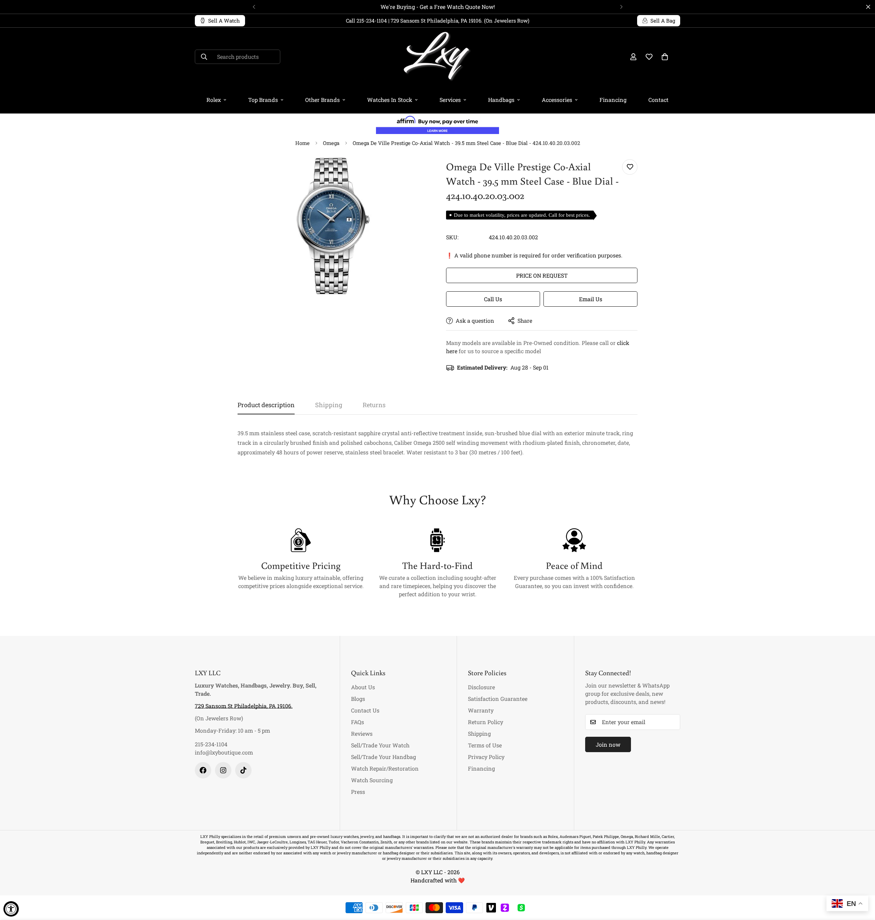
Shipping (479, 733)
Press (358, 791)
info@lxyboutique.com (224, 752)
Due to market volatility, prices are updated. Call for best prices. (522, 215)
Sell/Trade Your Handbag (383, 756)
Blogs (358, 698)
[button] (665, 57)
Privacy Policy (486, 756)
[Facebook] (203, 770)
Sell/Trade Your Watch (380, 745)
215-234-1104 (211, 744)
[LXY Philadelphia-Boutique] (437, 57)
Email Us (590, 299)
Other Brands (322, 99)
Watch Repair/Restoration (385, 768)
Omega (331, 142)
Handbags (501, 99)
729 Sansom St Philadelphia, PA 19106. (244, 705)
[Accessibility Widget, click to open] (11, 909)
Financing (613, 99)
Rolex (213, 99)
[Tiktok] (243, 770)
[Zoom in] (414, 172)
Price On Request (542, 275)
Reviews (362, 733)
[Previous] (253, 7)
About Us (363, 687)
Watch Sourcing (372, 780)
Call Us (493, 299)
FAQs (357, 721)
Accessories (557, 99)
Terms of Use (485, 745)
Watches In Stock (389, 99)
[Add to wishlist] (629, 167)
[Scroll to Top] (862, 883)
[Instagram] (223, 770)
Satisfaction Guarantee (497, 698)
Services (450, 99)
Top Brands (263, 99)
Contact (658, 99)
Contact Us (365, 710)
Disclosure (481, 687)
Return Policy (485, 721)
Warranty (481, 710)
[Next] (621, 7)
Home (302, 142)
